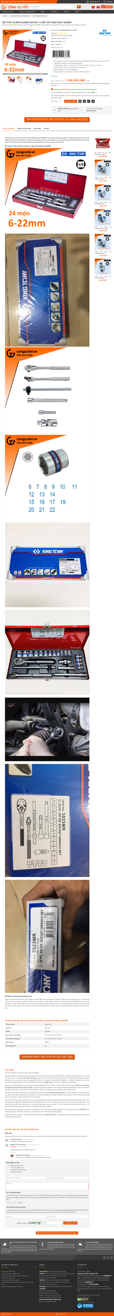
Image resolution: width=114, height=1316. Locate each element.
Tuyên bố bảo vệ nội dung (85, 1302)
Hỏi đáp (46, 128)
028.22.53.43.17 (52, 1284)
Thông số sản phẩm (24, 128)
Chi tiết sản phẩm (8, 128)
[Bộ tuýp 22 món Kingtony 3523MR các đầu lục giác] (29, 83)
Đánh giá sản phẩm (17, 1165)
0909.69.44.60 (56, 1297)
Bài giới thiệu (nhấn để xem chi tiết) (88, 1295)
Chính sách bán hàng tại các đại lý (12, 1286)
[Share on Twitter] (93, 101)
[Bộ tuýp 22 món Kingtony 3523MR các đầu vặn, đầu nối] (20, 83)
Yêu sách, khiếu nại (17, 1167)
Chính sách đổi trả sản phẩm (10, 1280)
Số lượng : (54, 101)
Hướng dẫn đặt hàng (8, 1271)
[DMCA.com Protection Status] (82, 1300)
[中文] (98, 7)
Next (46, 80)
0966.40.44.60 (53, 1293)
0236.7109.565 (66, 1286)
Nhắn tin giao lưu (16, 1172)
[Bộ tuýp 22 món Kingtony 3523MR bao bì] (39, 83)
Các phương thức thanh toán (10, 1273)
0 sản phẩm (108, 7)
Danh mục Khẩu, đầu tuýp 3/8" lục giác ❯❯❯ (47, 1057)
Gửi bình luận (70, 1223)
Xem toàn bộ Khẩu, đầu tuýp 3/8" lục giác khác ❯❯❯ (57, 119)
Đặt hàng (72, 101)
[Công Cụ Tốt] (14, 9)
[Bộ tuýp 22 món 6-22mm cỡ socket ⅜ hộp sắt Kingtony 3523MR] (11, 83)
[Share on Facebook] (88, 101)
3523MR (47, 1031)
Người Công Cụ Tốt (83, 1297)
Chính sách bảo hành (8, 1278)
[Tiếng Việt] (93, 7)
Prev (4, 80)
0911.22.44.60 (56, 1295)
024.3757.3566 (51, 1278)
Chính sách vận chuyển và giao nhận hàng (14, 1276)
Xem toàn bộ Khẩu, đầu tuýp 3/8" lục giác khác (58, 1233)
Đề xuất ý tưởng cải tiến (18, 1170)
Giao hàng (37, 128)
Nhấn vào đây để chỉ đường (57, 1271)
